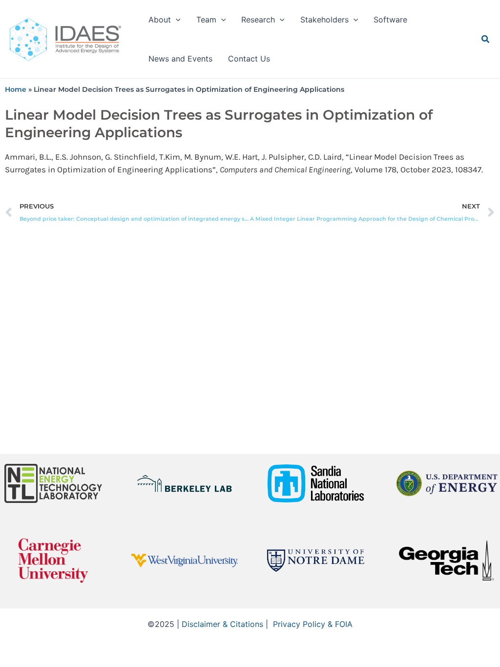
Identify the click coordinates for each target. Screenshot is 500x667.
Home (15, 89)
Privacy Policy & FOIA (313, 624)
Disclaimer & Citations (222, 624)
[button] (176, 19)
